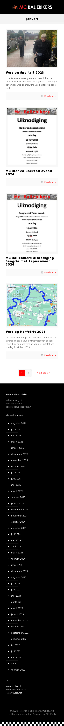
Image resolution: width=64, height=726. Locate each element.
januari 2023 (17, 614)
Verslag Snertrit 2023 (25, 72)
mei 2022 (16, 657)
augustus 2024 (18, 528)
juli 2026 (15, 429)
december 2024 (19, 509)
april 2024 (16, 546)
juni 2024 (15, 534)
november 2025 (19, 460)
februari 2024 (18, 558)
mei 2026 (16, 435)
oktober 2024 (18, 521)
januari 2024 (17, 565)
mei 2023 (16, 595)
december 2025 (19, 454)
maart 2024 (17, 552)
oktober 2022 (18, 626)
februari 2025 (18, 497)
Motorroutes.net (14, 692)
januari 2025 (17, 503)
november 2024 (19, 515)
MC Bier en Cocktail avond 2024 (29, 172)
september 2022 (20, 632)
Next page (42, 372)
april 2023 (16, 602)
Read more (50, 96)
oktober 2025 (18, 466)
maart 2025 (17, 491)
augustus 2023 (18, 577)
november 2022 (19, 620)
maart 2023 (17, 608)
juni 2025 (16, 478)
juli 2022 (15, 645)
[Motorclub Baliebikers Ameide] (32, 7)
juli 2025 (15, 472)
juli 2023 (15, 583)
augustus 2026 (18, 423)
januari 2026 (17, 447)
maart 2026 (17, 441)
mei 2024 (16, 540)
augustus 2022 (18, 638)
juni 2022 (15, 651)
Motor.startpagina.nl (16, 689)
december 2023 (19, 571)
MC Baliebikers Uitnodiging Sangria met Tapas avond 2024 (30, 261)
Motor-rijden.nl (13, 686)
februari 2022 (18, 669)
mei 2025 (16, 484)
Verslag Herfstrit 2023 (26, 331)
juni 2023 (15, 589)
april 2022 (16, 663)
